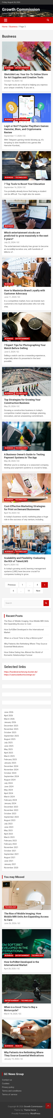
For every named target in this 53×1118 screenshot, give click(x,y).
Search (46, 603)
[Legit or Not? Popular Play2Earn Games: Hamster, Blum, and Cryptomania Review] (26, 107)
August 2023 (9, 820)
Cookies (5, 1083)
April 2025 (8, 753)
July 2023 (8, 823)
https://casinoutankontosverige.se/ (19, 675)
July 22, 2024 (9, 242)
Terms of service (9, 1094)
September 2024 (11, 776)
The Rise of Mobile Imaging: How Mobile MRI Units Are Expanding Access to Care (26, 916)
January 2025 (10, 763)
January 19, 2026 (11, 1059)
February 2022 (10, 844)
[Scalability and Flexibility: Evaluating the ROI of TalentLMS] (26, 540)
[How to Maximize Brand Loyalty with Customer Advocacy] (26, 272)
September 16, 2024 (13, 187)
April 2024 (8, 793)
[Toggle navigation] (5, 20)
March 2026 (9, 719)
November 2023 (11, 810)
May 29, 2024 (9, 406)
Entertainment (22, 68)
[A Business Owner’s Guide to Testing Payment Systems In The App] (26, 436)
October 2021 (10, 851)
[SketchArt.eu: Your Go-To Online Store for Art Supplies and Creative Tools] (26, 56)
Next (38, 591)
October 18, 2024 (11, 81)
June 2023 (8, 827)
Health (18, 1046)
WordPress (35, 1113)
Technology (21, 177)
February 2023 (10, 840)
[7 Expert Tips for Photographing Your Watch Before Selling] (26, 326)
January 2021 (10, 864)
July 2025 (8, 742)
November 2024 (11, 769)
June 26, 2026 (10, 923)
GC (21, 81)
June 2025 (8, 746)
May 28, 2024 (9, 461)
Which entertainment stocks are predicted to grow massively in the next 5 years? (26, 235)
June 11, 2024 (10, 297)
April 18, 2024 (10, 513)
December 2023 (11, 807)
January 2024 (10, 803)
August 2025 (9, 739)
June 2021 (8, 861)
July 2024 (8, 783)
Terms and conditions (11, 1091)
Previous (12, 585)
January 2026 (10, 722)
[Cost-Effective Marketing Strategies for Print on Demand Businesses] (26, 488)
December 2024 (11, 766)
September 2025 (11, 736)
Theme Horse (30, 1110)
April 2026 (8, 715)
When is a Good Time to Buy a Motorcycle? (23, 638)
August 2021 (9, 857)
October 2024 (10, 773)
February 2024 (10, 800)
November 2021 (11, 847)
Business (9, 68)
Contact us (7, 1080)
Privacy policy (8, 1087)
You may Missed (14, 877)
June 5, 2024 (9, 352)
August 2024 (9, 780)
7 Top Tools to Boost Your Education (24, 184)
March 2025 (9, 756)
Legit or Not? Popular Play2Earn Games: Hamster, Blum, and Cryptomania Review (26, 129)
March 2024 (9, 796)
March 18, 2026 (10, 1014)
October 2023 (10, 813)
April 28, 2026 (10, 968)
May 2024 (8, 790)
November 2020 (11, 867)
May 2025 (8, 749)
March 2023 (9, 837)
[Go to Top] (48, 1106)
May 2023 (8, 830)
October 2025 (10, 732)
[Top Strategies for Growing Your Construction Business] (26, 381)
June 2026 (8, 712)
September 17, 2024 (13, 136)
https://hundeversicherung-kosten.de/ (21, 672)
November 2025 (11, 729)
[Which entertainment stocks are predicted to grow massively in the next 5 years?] (26, 214)
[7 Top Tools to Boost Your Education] (26, 165)
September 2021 (11, 854)
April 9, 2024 (9, 565)
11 (29, 591)
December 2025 (11, 725)
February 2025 (10, 759)
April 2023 (8, 834)
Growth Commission (21, 9)
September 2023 (11, 817)
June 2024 (8, 786)
